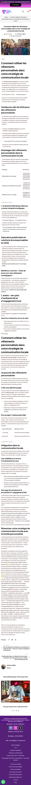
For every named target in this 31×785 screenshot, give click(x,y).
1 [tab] (11, 710)
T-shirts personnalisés (15, 764)
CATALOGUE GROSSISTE (15, 774)
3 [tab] (16, 710)
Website (9, 667)
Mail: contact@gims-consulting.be (15, 740)
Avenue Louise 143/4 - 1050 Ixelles (15, 755)
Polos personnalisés (15, 769)
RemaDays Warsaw (21, 94)
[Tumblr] (20, 728)
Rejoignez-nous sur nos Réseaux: (15, 724)
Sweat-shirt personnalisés (15, 766)
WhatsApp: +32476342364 (15, 736)
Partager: (3, 639)
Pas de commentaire (16, 36)
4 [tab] (18, 710)
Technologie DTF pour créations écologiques (15, 141)
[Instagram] (15, 728)
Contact (15, 779)
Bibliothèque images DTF (15, 777)
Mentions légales (15, 745)
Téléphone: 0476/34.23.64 (15, 731)
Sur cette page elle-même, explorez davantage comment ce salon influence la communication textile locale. (15, 229)
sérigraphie (7, 409)
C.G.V (15, 747)
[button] (15, 5)
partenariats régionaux (8, 220)
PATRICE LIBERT (21, 34)
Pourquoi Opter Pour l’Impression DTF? (15, 706)
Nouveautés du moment (15, 772)
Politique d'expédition (15, 750)
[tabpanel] (15, 694)
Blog (15, 782)
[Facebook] (11, 728)
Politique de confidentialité (15, 753)
